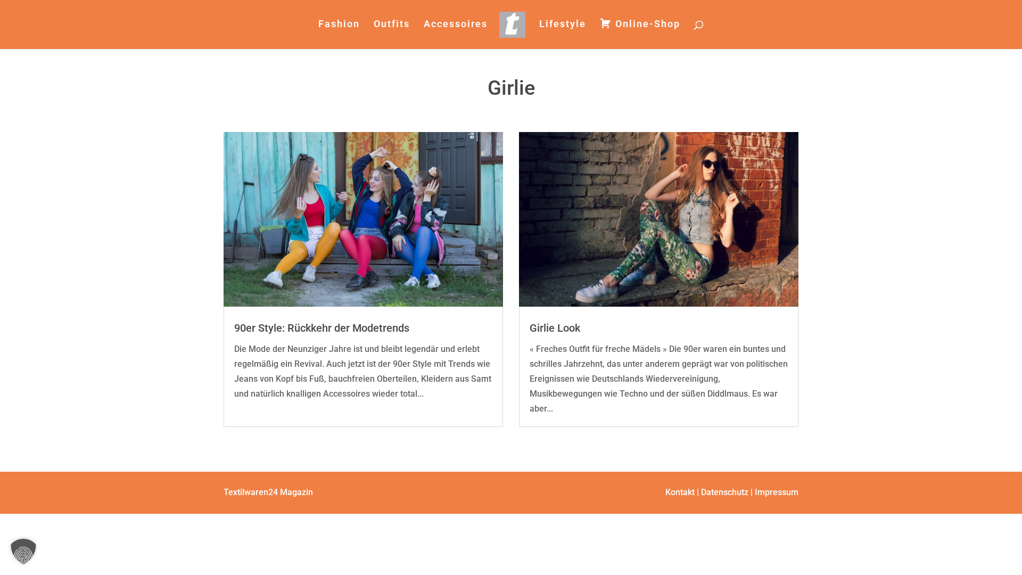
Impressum (776, 492)
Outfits (392, 24)
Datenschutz (724, 492)
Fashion (339, 24)
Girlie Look (555, 328)
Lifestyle (562, 24)
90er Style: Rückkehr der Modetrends (321, 328)
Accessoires (456, 24)
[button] (23, 551)
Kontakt (680, 492)
